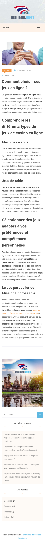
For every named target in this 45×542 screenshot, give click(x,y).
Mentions (22, 538)
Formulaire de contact (31, 535)
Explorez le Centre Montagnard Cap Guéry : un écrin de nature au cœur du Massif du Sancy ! (22, 477)
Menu (6, 28)
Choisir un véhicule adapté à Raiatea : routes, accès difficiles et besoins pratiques (20, 437)
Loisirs (6, 70)
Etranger (7, 506)
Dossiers (8, 501)
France (7, 512)
